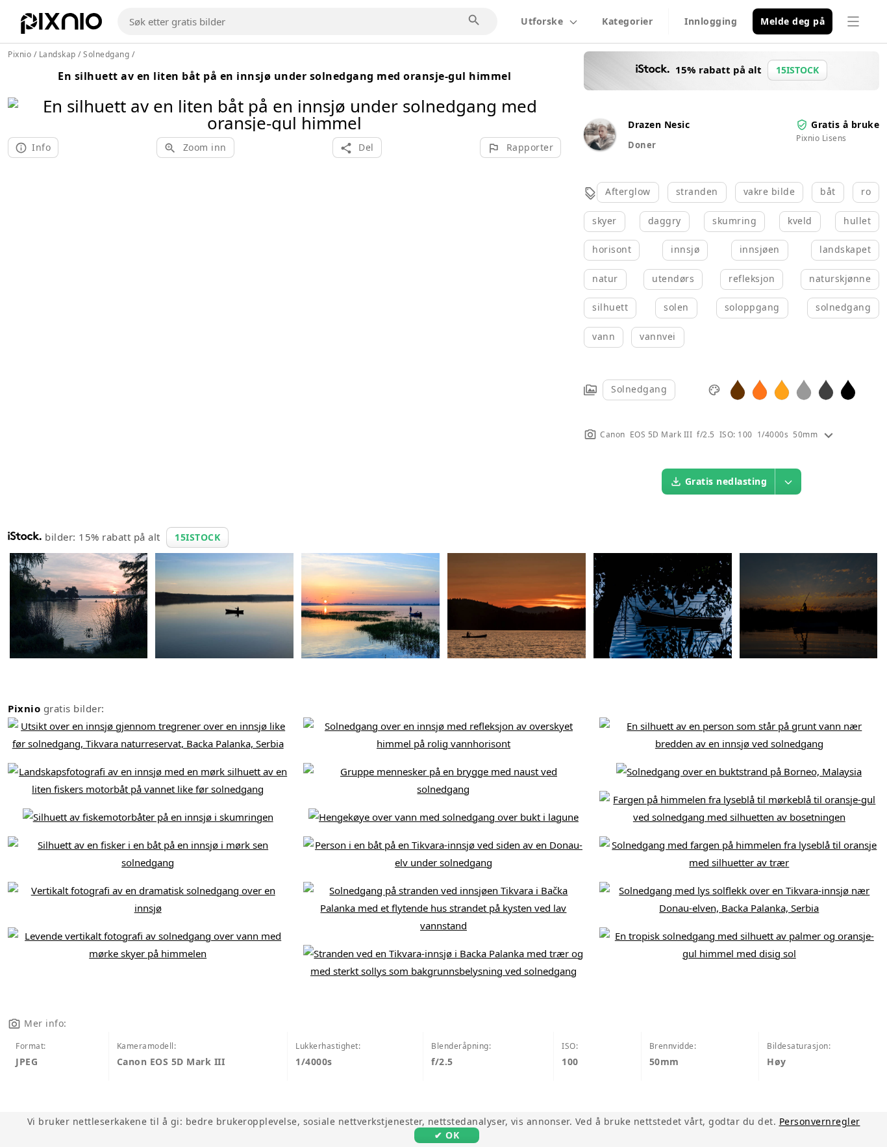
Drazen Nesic (659, 124)
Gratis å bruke (845, 124)
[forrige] (22, 98)
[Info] (828, 434)
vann (603, 336)
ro (866, 191)
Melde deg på (792, 21)
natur (605, 278)
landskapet (845, 249)
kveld (800, 220)
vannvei (658, 336)
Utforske (542, 21)
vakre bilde (769, 191)
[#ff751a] (759, 389)
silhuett (610, 307)
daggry (664, 220)
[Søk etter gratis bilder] (475, 20)
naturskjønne (840, 278)
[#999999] (803, 389)
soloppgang (752, 307)
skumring (734, 220)
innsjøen (760, 249)
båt (828, 191)
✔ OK (446, 1135)
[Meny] (853, 21)
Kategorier (627, 21)
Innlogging (710, 21)
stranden (697, 191)
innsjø (685, 249)
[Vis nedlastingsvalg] (788, 482)
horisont (611, 249)
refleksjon (752, 278)
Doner (642, 145)
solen (676, 307)
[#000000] (848, 389)
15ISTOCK (197, 537)
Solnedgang (639, 389)
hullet (857, 220)
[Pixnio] (61, 26)
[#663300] (737, 389)
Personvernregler (819, 1121)
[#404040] (826, 389)
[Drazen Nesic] (599, 146)
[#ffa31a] (781, 389)
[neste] (546, 98)
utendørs (673, 278)
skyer (604, 220)
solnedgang (843, 307)
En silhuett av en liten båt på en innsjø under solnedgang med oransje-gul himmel (284, 76)
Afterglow (628, 191)
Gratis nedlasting (726, 481)
